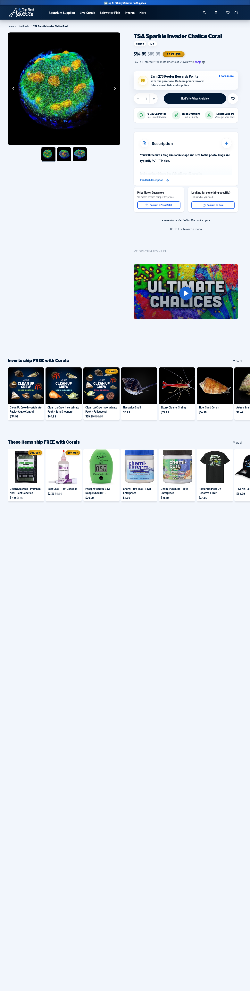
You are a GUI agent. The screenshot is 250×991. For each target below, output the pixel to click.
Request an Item (215, 204)
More (142, 12)
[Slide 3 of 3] (80, 154)
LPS (152, 43)
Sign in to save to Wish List (232, 98)
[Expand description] (226, 143)
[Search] (204, 12)
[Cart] (236, 12)
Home (11, 26)
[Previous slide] (12, 88)
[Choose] (38, 397)
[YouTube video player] (186, 293)
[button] (186, 228)
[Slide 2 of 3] (64, 154)
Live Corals (23, 26)
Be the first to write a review (186, 229)
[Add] (151, 397)
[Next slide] (116, 88)
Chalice (140, 43)
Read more (186, 180)
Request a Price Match (161, 204)
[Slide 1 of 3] (48, 154)
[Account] (216, 12)
